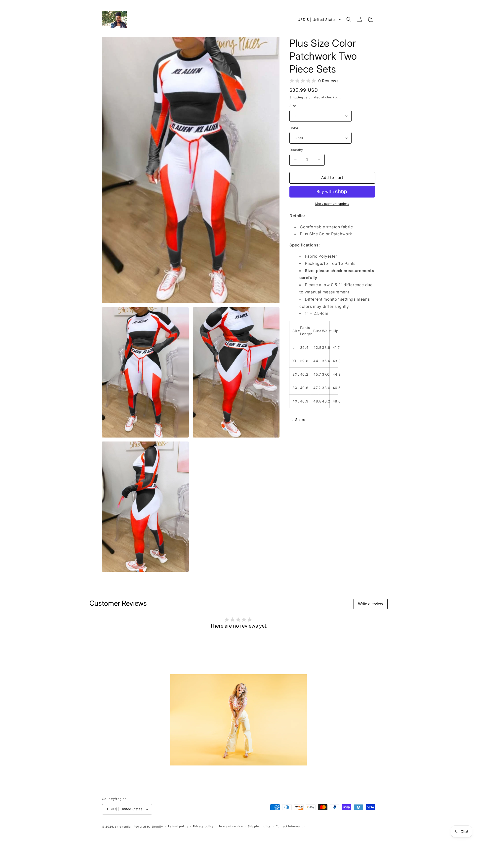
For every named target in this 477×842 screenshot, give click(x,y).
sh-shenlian (124, 826)
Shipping (296, 97)
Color (293, 128)
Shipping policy (259, 826)
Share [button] (300, 419)
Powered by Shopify (148, 826)
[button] (348, 19)
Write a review (370, 604)
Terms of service (231, 826)
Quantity (296, 150)
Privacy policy (203, 826)
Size (292, 106)
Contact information (291, 826)
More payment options (332, 203)
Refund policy (178, 826)
